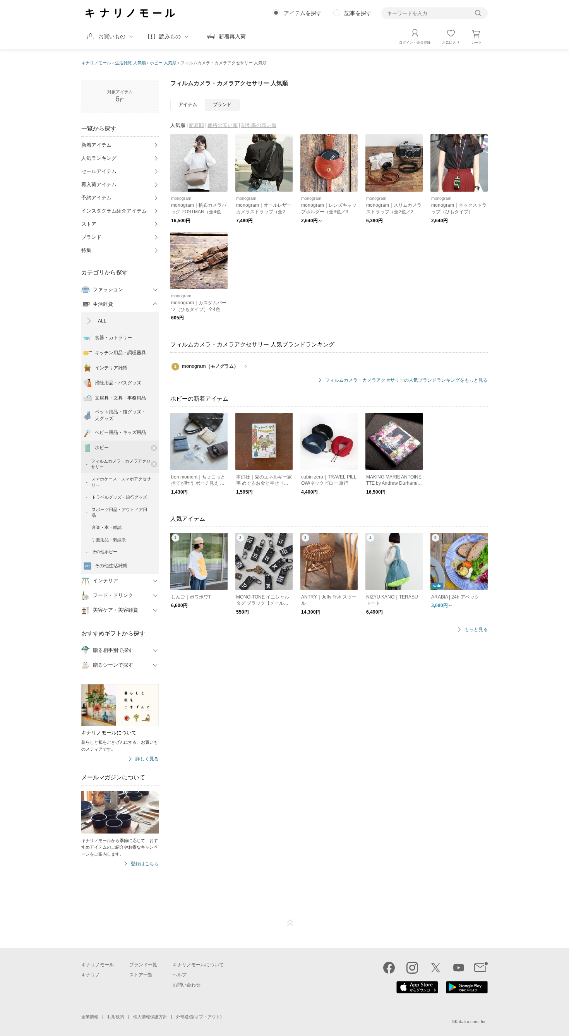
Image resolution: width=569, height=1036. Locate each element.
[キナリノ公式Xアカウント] (435, 967)
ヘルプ (180, 975)
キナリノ (90, 975)
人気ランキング (99, 158)
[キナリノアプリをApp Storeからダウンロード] (417, 991)
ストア (88, 224)
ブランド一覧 (143, 964)
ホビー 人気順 (163, 62)
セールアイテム (99, 171)
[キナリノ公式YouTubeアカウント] (458, 967)
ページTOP (290, 923)
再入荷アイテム (99, 184)
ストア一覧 (141, 975)
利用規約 (115, 1016)
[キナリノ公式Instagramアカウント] (412, 967)
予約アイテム (96, 198)
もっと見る (476, 629)
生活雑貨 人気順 (130, 62)
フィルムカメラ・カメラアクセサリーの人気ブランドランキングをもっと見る (406, 380)
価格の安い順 (222, 125)
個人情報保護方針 (150, 1016)
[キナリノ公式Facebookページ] (389, 967)
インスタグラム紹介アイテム (114, 211)
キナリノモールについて (198, 964)
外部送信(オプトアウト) (199, 1016)
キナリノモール (96, 62)
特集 (86, 250)
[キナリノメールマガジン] (481, 967)
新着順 (196, 125)
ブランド (91, 237)
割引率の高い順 (258, 125)
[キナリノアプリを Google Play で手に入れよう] (467, 991)
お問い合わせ (187, 985)
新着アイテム (96, 145)
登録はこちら (145, 863)
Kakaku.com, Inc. (471, 1021)
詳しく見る (147, 759)
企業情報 (89, 1016)
